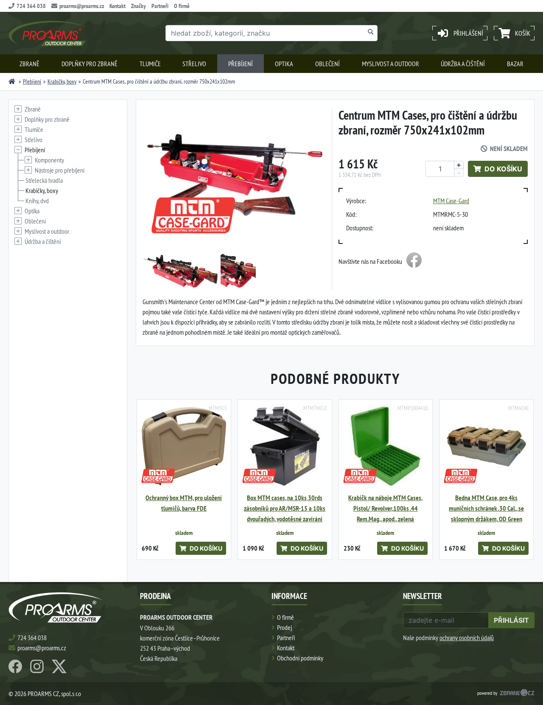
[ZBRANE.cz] (517, 693)
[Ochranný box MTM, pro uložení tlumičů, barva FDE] (184, 446)
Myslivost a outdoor (390, 63)
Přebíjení (240, 63)
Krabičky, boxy (62, 81)
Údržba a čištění (463, 63)
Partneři (159, 6)
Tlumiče (150, 63)
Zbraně (29, 63)
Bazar (515, 63)
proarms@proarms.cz (81, 6)
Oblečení (327, 63)
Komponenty (49, 160)
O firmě (182, 6)
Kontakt (117, 6)
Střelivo (194, 63)
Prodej (284, 627)
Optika (284, 63)
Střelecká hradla (44, 180)
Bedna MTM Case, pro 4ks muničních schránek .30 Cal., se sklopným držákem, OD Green (486, 508)
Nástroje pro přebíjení (59, 170)
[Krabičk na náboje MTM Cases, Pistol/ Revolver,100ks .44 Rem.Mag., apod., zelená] (386, 446)
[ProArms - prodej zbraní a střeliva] (11, 81)
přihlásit (511, 620)
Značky (138, 6)
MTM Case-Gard (451, 200)
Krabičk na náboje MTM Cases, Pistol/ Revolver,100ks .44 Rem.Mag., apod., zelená (385, 508)
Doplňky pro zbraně (90, 63)
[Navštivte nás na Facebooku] (414, 261)
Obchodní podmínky (300, 658)
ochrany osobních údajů (466, 637)
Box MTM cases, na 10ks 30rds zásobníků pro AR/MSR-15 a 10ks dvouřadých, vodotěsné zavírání (284, 508)
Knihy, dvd (37, 200)
